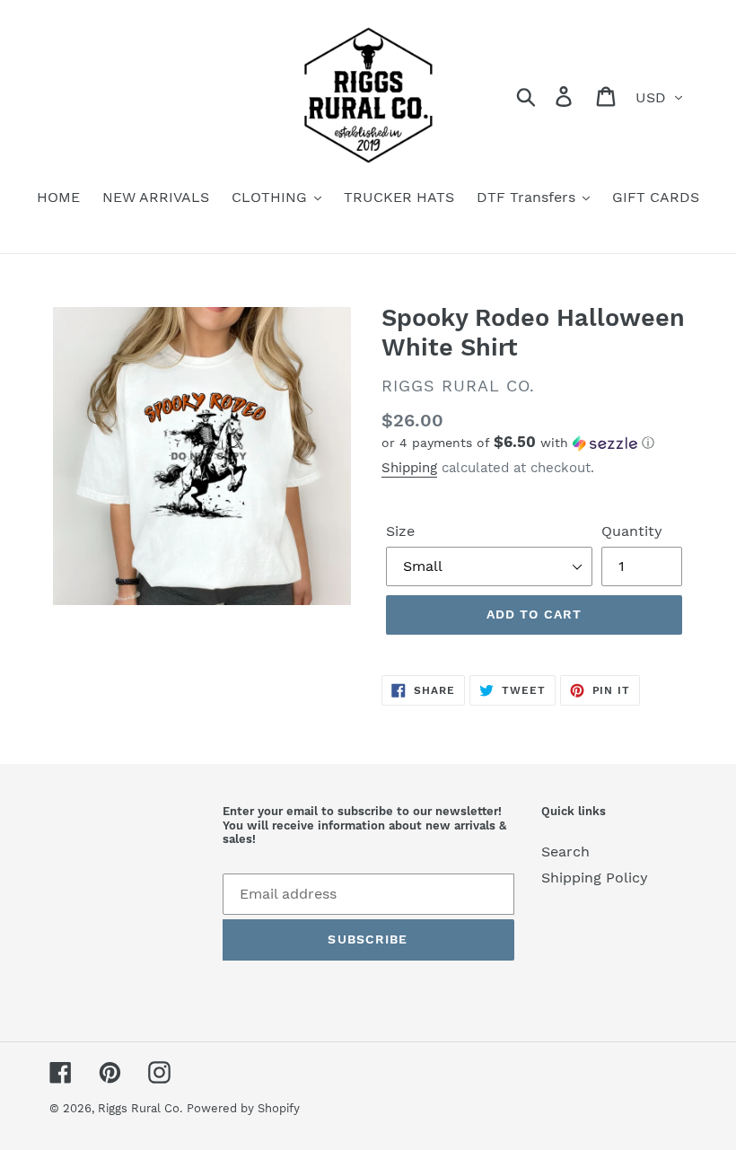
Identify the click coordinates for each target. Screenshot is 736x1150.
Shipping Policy (594, 877)
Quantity (631, 531)
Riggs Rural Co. (140, 1108)
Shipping (409, 468)
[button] (534, 443)
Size (400, 531)
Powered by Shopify (243, 1108)
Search (565, 851)
